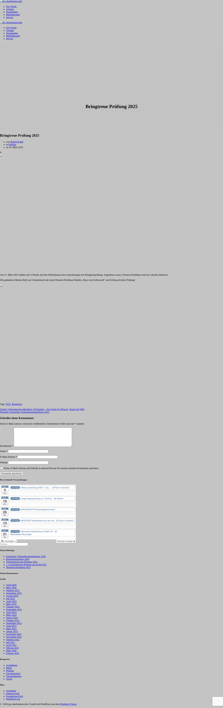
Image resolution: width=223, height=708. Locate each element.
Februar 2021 (12, 648)
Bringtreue (17, 404)
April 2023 (11, 626)
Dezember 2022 (13, 634)
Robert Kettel (16, 142)
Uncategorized (13, 673)
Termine (10, 9)
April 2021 (11, 645)
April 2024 (11, 612)
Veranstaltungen (13, 676)
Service (9, 17)
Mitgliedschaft (13, 14)
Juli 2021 (10, 642)
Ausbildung (11, 665)
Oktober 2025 (12, 590)
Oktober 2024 (12, 607)
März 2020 (11, 650)
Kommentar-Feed (14, 696)
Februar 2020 (12, 653)
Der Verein (11, 6)
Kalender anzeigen (65, 541)
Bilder (9, 668)
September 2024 (14, 609)
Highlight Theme (68, 704)
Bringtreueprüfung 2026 (17, 559)
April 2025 (11, 601)
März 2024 (11, 615)
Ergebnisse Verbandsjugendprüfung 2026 (26, 556)
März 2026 (11, 587)
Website (4, 462)
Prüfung (12, 144)
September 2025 (14, 593)
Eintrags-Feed (12, 693)
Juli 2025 (10, 598)
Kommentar (6, 446)
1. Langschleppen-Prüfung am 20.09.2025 (26, 564)
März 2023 (11, 628)
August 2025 (12, 596)
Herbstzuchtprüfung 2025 (18, 567)
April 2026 (11, 585)
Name (4, 451)
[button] (8, 541)
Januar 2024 (12, 617)
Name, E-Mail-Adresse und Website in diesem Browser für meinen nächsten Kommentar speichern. (51, 468)
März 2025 (11, 604)
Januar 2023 (12, 631)
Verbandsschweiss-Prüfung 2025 (21, 562)
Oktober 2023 (12, 620)
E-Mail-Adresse (8, 457)
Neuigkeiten (12, 12)
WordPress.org (13, 699)
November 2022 (14, 637)
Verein (9, 679)
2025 (8, 404)
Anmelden (11, 690)
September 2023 (14, 623)
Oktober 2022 (12, 639)
